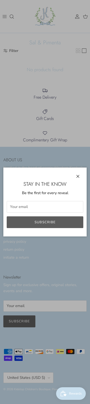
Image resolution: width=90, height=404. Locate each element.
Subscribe (45, 222)
